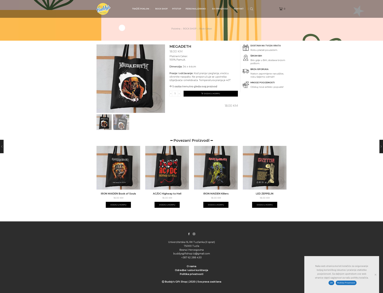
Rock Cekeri (205, 28)
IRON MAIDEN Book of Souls (118, 193)
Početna (175, 28)
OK (331, 282)
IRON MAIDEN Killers (216, 193)
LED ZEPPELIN (264, 193)
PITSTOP (176, 9)
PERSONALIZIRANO (196, 9)
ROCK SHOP (161, 9)
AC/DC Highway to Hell (167, 193)
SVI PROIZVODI (220, 9)
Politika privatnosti (191, 274)
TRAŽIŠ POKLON (140, 9)
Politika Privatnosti (346, 282)
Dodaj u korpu (212, 93)
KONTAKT (239, 9)
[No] (375, 274)
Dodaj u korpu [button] (118, 205)
